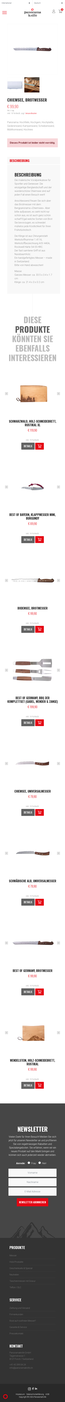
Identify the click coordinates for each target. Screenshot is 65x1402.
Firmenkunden (16, 1314)
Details (28, 446)
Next (58, 393)
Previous (6, 393)
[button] (39, 446)
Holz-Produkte (16, 1262)
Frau (33, 1163)
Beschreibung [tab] (19, 160)
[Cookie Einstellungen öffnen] (5, 1396)
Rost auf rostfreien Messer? (23, 1321)
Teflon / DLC (15, 1287)
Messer (13, 1255)
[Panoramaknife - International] (32, 12)
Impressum (20, 1394)
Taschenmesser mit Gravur (23, 1281)
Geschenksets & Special (21, 1268)
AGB (47, 1394)
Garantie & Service (18, 1327)
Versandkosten (31, 113)
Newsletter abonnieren (32, 1202)
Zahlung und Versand (20, 1308)
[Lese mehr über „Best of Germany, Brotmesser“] (39, 992)
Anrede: (20, 1163)
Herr (44, 1163)
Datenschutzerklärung (35, 1394)
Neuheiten (14, 1274)
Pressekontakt (16, 1333)
